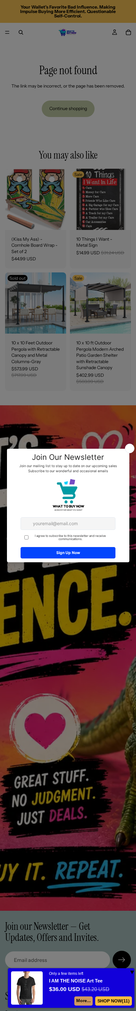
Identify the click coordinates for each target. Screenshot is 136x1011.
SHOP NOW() (113, 1000)
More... (83, 1000)
